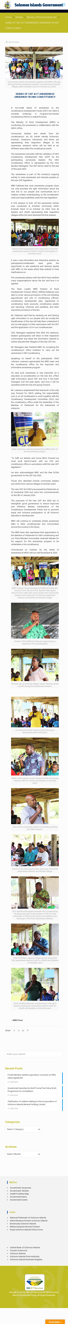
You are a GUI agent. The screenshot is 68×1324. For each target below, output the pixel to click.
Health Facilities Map (19, 1194)
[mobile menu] (63, 4)
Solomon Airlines (18, 1253)
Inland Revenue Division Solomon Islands (28, 1220)
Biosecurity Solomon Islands (23, 1223)
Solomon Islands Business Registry (26, 1259)
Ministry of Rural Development (41, 17)
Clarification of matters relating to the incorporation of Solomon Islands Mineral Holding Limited (32, 1103)
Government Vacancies (20, 1188)
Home (8, 17)
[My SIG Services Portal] (34, 5)
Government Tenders (19, 1191)
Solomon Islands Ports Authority (24, 1256)
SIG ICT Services (34, 1292)
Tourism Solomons (18, 1250)
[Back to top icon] (63, 1319)
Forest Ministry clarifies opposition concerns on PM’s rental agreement (32, 1076)
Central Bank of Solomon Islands (25, 1247)
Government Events (19, 1200)
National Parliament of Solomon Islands (28, 1217)
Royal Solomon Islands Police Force (26, 1229)
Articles (19, 17)
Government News (18, 1197)
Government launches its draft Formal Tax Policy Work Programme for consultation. (32, 1089)
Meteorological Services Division (25, 1226)
